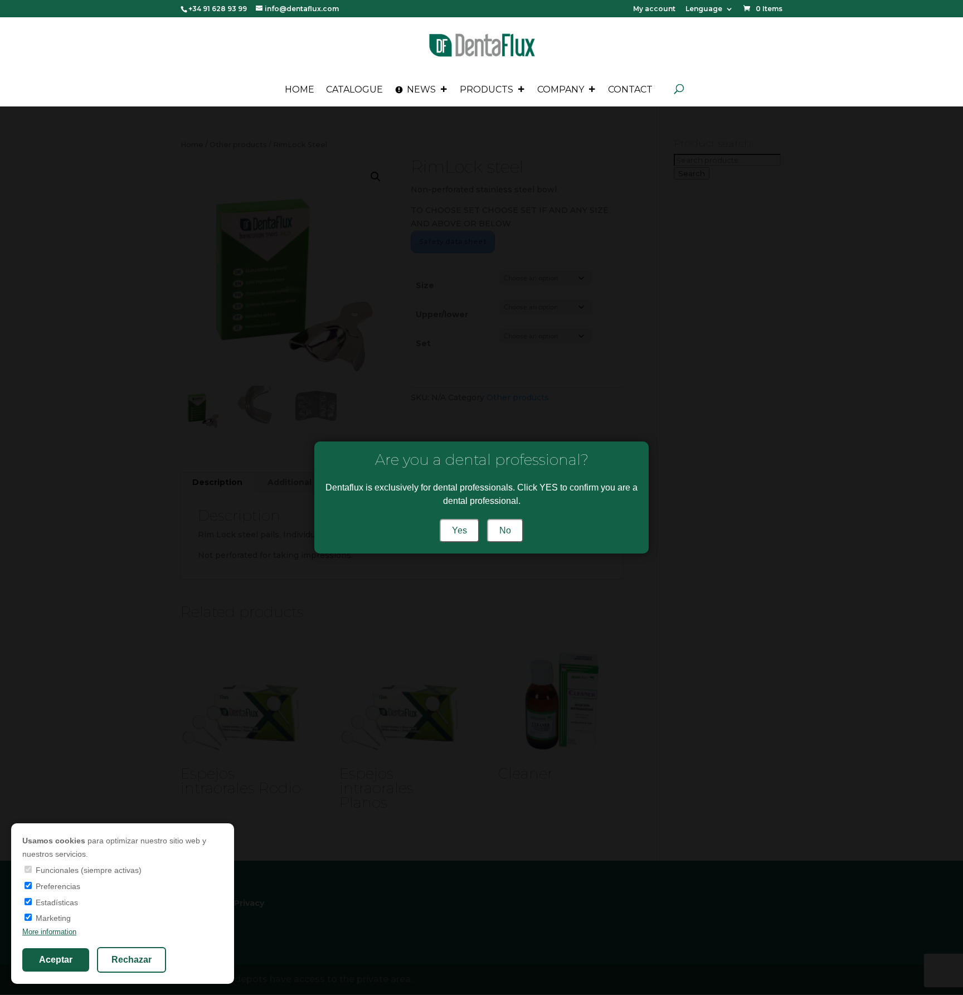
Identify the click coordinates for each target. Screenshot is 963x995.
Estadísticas (55, 902)
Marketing (52, 918)
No (505, 530)
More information (49, 932)
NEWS (421, 89)
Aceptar (55, 959)
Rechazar (131, 959)
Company (560, 89)
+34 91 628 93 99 (217, 8)
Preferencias (56, 886)
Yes (459, 530)
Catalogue (354, 89)
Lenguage (703, 9)
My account (654, 9)
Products (486, 89)
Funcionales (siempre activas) (87, 870)
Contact (630, 89)
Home (299, 89)
